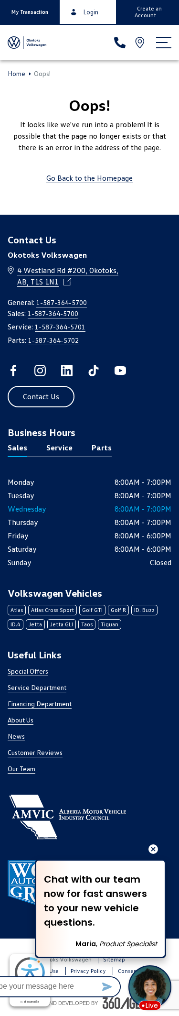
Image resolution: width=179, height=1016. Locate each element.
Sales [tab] (17, 447)
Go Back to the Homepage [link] (89, 178)
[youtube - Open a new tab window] (120, 370)
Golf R (118, 609)
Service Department (37, 687)
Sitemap (114, 959)
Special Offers (28, 671)
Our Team (21, 769)
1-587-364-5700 (61, 302)
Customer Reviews (35, 752)
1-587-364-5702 (53, 340)
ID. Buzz (144, 609)
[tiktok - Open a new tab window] (93, 370)
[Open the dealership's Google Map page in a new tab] (141, 42)
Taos (87, 624)
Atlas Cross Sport (52, 609)
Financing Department (40, 703)
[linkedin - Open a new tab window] (67, 370)
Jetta (35, 624)
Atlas (17, 609)
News (16, 736)
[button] (30, 12)
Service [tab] (59, 447)
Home (16, 73)
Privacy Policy (88, 970)
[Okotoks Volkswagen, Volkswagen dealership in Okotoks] (28, 42)
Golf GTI (92, 609)
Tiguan (109, 624)
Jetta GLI (61, 624)
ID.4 (16, 624)
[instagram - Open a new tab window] (40, 370)
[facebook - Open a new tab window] (13, 370)
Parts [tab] (102, 447)
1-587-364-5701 (60, 327)
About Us (20, 720)
